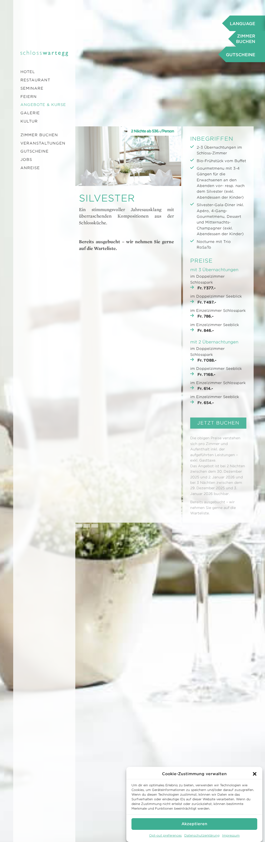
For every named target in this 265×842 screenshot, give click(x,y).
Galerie (30, 113)
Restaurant (35, 80)
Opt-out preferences (165, 835)
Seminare (31, 88)
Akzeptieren (194, 824)
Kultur (29, 121)
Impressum (231, 835)
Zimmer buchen (39, 135)
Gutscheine (34, 151)
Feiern (28, 97)
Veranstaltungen (42, 143)
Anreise (30, 168)
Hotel (27, 72)
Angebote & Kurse (43, 105)
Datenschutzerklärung (201, 835)
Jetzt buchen (218, 423)
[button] (254, 773)
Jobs (26, 159)
